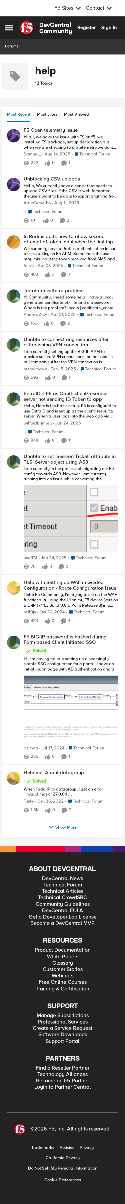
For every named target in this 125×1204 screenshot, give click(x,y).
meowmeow (35, 369)
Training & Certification (62, 989)
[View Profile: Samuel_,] (13, 135)
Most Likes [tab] (47, 114)
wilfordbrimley (38, 423)
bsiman (31, 748)
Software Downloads (62, 1035)
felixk (29, 265)
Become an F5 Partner (62, 1081)
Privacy (87, 1147)
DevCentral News (62, 878)
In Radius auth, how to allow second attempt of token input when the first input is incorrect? (70, 239)
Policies (67, 1147)
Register (86, 27)
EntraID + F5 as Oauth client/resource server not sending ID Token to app (65, 396)
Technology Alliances (62, 1074)
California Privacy (63, 1158)
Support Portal (62, 1041)
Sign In (109, 27)
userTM (30, 558)
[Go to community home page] (46, 27)
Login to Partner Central (62, 1087)
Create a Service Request (62, 1028)
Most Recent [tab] (18, 114)
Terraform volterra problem (54, 290)
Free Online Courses (63, 982)
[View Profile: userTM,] (13, 462)
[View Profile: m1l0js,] (13, 588)
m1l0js (30, 612)
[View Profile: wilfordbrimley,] (13, 399)
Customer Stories (63, 969)
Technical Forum (62, 885)
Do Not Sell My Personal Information (62, 1168)
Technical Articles (62, 891)
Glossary (62, 963)
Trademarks (42, 1147)
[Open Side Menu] (9, 28)
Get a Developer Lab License (63, 917)
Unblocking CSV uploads (52, 179)
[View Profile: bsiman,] (13, 642)
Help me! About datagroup (54, 772)
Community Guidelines (63, 904)
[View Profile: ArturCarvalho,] (13, 184)
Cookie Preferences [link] (62, 1180)
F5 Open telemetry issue (51, 130)
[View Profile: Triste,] (13, 778)
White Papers (62, 957)
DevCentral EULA (62, 911)
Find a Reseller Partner (62, 1068)
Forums (12, 46)
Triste (29, 801)
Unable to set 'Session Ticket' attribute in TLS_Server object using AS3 (70, 459)
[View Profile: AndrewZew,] (13, 296)
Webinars (62, 976)
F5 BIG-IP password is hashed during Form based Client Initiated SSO (65, 639)
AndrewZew (35, 314)
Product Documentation (63, 950)
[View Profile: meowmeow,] (13, 345)
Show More (66, 827)
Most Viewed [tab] (76, 114)
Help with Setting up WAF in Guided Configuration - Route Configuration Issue (70, 585)
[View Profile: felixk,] (13, 242)
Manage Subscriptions (63, 1015)
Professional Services (63, 1022)
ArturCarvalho (37, 203)
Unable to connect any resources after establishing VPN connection (66, 342)
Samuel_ (32, 154)
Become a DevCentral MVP (62, 923)
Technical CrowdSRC (62, 897)
